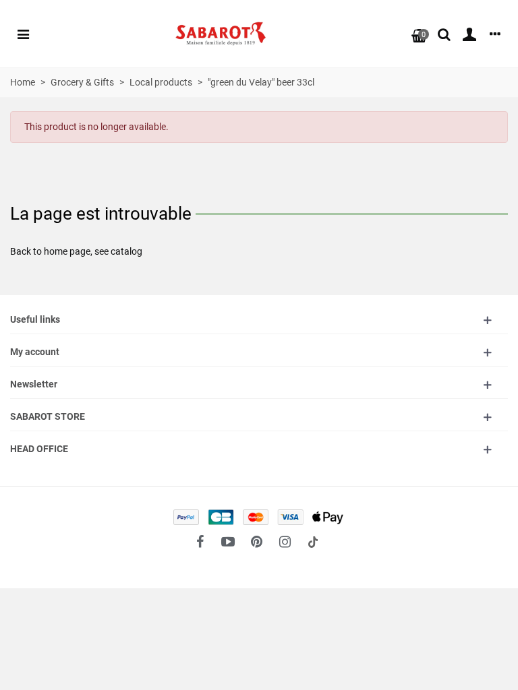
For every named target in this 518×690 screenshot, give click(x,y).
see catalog (118, 251)
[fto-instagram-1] (284, 541)
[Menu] (23, 33)
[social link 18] (312, 541)
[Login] (469, 33)
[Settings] (495, 33)
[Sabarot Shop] (220, 34)
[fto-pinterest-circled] (256, 541)
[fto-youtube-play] (228, 541)
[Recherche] (444, 33)
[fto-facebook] (199, 541)
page (79, 251)
